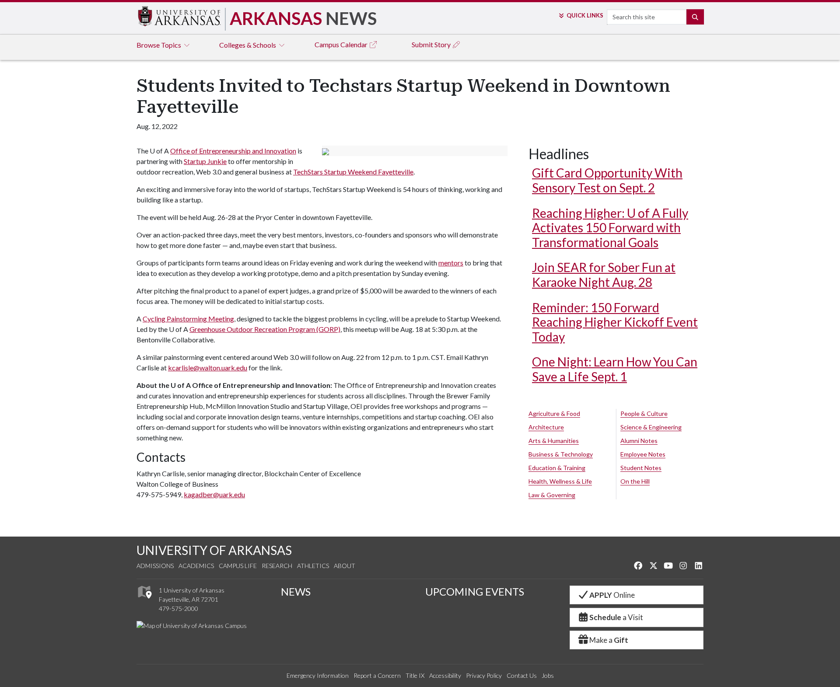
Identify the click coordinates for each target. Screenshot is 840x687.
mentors (450, 262)
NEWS (296, 591)
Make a (608, 640)
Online (612, 595)
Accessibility (445, 675)
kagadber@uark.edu (214, 494)
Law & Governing (551, 495)
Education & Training (556, 467)
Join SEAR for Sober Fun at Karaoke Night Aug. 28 (604, 274)
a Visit (616, 617)
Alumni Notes (639, 440)
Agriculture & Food (554, 413)
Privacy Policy (484, 675)
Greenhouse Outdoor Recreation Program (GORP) (264, 329)
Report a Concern (377, 675)
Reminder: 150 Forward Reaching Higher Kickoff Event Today (615, 322)
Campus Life (238, 565)
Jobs (548, 675)
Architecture (546, 427)
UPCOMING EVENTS (474, 591)
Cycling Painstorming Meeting (188, 318)
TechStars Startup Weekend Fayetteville (353, 171)
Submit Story (432, 44)
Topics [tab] (159, 45)
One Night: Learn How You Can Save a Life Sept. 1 (614, 369)
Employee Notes (642, 454)
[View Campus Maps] (144, 600)
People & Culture (644, 413)
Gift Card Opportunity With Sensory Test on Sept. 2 (607, 180)
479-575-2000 (178, 608)
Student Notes (641, 467)
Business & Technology (560, 454)
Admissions (155, 565)
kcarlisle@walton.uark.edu (207, 367)
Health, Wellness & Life (560, 481)
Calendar (342, 44)
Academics (196, 565)
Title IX (415, 675)
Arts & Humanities (553, 440)
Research (277, 565)
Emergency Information (318, 675)
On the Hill (635, 481)
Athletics (313, 565)
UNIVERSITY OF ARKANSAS (214, 550)
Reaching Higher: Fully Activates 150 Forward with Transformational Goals (610, 228)
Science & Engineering (651, 427)
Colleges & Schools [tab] (248, 45)
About (344, 565)
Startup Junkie (205, 161)
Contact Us (522, 675)
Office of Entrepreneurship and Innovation (233, 150)
